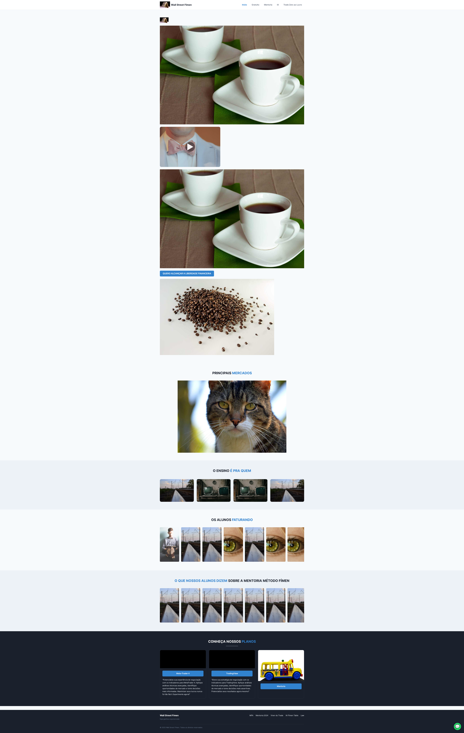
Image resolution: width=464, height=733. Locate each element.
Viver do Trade (277, 715)
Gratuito (255, 5)
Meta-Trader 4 (183, 673)
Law (302, 715)
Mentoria (268, 5)
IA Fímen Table (292, 715)
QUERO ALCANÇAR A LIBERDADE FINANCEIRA (187, 273)
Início (244, 5)
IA (278, 5)
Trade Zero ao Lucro (292, 5)
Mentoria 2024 (262, 715)
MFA (251, 715)
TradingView (232, 673)
